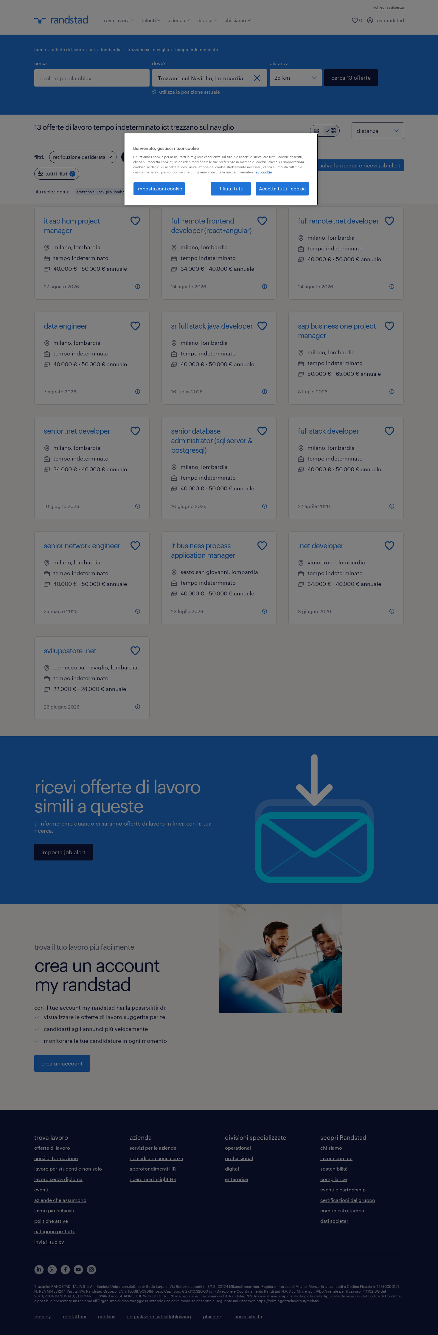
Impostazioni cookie (159, 188)
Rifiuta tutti (230, 188)
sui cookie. (264, 172)
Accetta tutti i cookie (282, 188)
